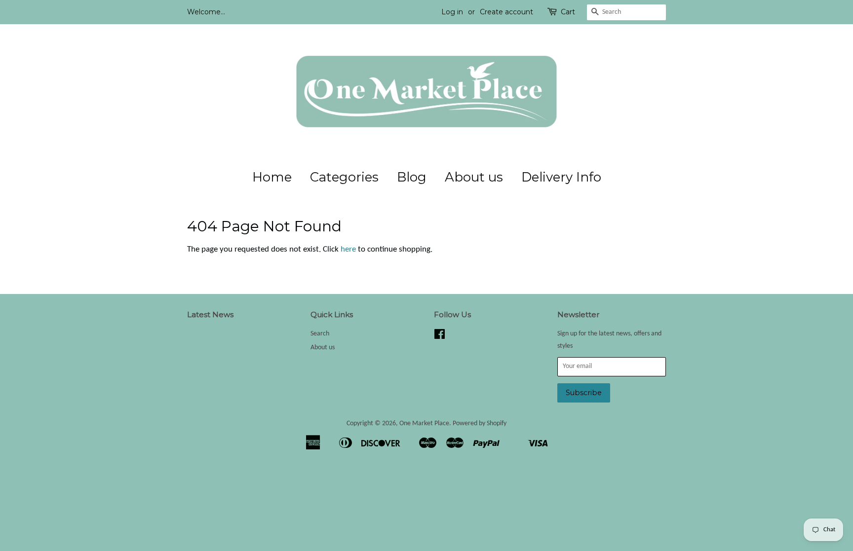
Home (272, 177)
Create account (506, 11)
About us (474, 177)
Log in (452, 11)
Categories (344, 177)
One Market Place (424, 423)
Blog (411, 177)
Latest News (210, 314)
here (348, 249)
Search (319, 333)
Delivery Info (561, 177)
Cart (568, 11)
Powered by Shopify (479, 423)
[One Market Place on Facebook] (439, 336)
